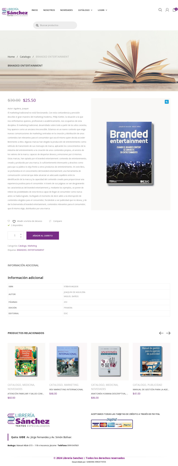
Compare (57, 221)
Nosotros (49, 10)
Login (101, 10)
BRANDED (22, 250)
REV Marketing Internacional (66, 389)
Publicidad (155, 384)
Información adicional (23, 265)
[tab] (23, 265)
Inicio (35, 10)
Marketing (32, 245)
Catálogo (84, 10)
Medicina (28, 384)
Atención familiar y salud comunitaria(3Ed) (32, 393)
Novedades (66, 10)
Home (11, 56)
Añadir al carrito (43, 235)
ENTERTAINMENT (36, 250)
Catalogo (25, 56)
